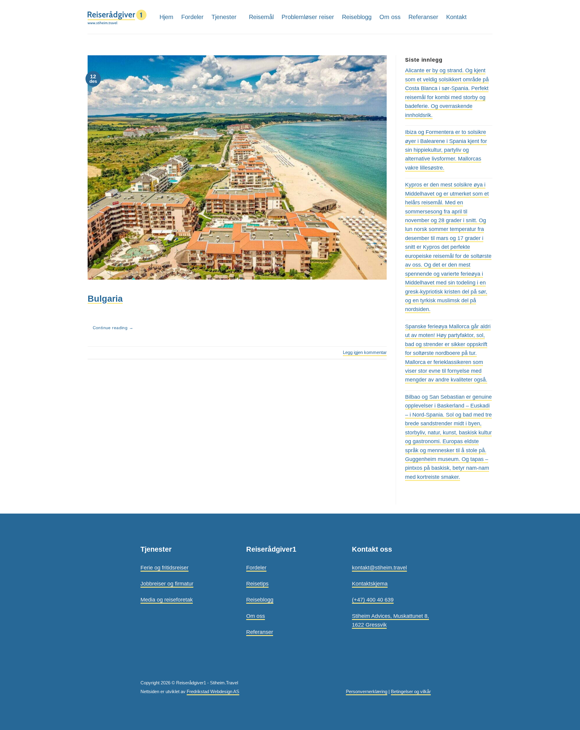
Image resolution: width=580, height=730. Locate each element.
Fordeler (192, 17)
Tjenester (224, 17)
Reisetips (257, 583)
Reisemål (261, 17)
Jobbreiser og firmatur (166, 583)
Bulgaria (105, 298)
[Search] (477, 17)
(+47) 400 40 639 (373, 599)
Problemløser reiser (308, 17)
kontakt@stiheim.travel (379, 567)
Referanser (423, 17)
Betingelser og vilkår (411, 691)
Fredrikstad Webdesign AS (213, 691)
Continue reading (113, 328)
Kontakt (456, 17)
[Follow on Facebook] (488, 17)
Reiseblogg (357, 17)
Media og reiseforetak (166, 599)
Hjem (166, 17)
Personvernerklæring (366, 691)
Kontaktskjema (370, 583)
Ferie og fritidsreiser (164, 567)
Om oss (390, 17)
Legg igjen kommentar (365, 352)
